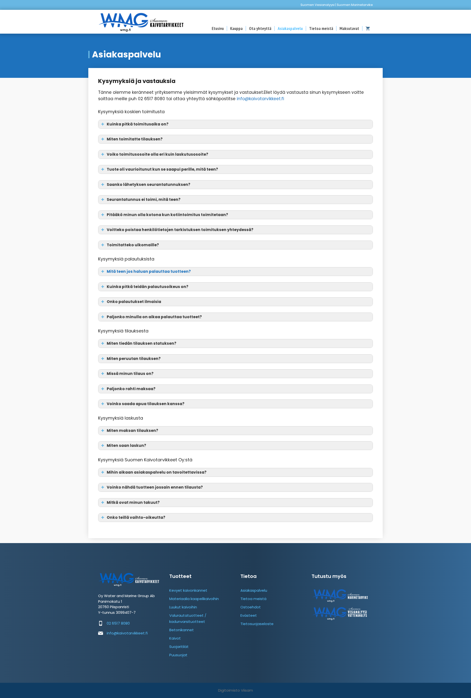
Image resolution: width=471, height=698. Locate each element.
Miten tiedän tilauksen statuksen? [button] (141, 343)
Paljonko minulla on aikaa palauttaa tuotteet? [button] (154, 316)
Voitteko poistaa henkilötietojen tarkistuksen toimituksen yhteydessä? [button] (180, 229)
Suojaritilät (179, 646)
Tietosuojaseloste (257, 623)
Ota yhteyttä (260, 28)
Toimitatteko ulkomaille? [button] (133, 244)
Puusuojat (178, 654)
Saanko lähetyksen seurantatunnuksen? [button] (148, 184)
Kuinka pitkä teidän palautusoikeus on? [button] (147, 286)
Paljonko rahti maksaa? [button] (131, 388)
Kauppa (236, 28)
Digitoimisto (229, 690)
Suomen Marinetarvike (355, 4)
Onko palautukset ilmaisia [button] (134, 301)
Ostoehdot (250, 607)
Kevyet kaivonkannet (188, 590)
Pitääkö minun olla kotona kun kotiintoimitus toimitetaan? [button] (167, 214)
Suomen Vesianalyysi (318, 4)
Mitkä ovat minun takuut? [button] (133, 502)
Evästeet (248, 615)
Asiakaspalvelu (290, 28)
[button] (235, 271)
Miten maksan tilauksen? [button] (132, 430)
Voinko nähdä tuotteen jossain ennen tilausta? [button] (155, 487)
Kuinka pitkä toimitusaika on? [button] (138, 124)
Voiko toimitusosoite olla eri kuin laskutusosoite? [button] (157, 154)
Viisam (247, 690)
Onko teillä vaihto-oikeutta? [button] (136, 517)
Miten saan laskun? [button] (126, 445)
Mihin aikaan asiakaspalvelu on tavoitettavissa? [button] (157, 472)
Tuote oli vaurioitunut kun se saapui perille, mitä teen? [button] (162, 169)
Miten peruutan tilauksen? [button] (134, 358)
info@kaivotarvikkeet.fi (260, 99)
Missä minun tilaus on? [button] (130, 373)
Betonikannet (181, 629)
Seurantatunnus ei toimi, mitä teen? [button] (144, 199)
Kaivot (175, 638)
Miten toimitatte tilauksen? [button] (135, 139)
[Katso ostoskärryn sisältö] (368, 28)
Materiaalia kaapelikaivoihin (194, 598)
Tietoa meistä (321, 28)
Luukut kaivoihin (183, 607)
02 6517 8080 (118, 623)
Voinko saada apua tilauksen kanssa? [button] (145, 403)
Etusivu (218, 28)
